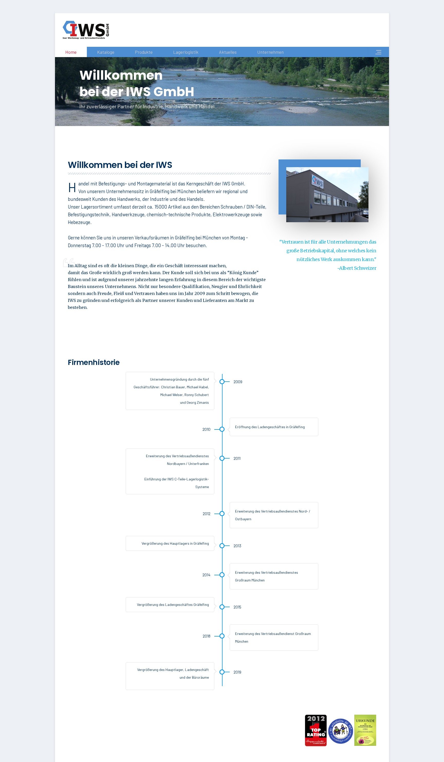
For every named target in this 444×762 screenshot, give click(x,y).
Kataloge (105, 52)
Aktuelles (228, 52)
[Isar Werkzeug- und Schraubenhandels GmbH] (86, 30)
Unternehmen (270, 52)
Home (71, 52)
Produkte (144, 52)
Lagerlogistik (185, 52)
